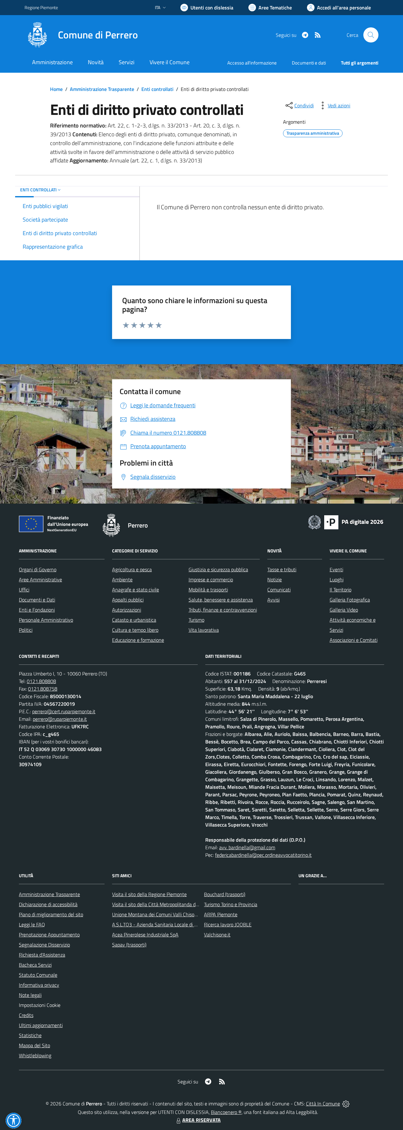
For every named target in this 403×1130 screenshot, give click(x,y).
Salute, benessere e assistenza (221, 599)
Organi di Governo (37, 569)
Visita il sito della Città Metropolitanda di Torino (161, 904)
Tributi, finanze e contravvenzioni (223, 609)
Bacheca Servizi (35, 965)
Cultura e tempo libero (135, 630)
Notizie (274, 579)
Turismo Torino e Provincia (230, 904)
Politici (25, 630)
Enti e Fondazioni (37, 609)
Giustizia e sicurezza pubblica (218, 569)
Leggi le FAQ (32, 924)
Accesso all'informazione (252, 62)
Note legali (30, 995)
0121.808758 (42, 688)
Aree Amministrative (40, 579)
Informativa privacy (39, 985)
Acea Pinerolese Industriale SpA (145, 934)
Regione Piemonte (41, 7)
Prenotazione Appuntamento (49, 934)
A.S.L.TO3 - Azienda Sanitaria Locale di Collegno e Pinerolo (173, 924)
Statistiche (30, 1035)
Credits (26, 1015)
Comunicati (279, 589)
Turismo (196, 620)
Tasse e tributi (281, 569)
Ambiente (122, 579)
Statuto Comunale (38, 975)
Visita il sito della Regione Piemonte (149, 894)
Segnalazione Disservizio (44, 944)
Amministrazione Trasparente (102, 89)
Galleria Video (344, 609)
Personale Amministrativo (46, 620)
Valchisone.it (217, 934)
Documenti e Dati (37, 599)
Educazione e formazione (138, 640)
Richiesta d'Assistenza (42, 954)
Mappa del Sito (34, 1045)
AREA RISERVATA (201, 1120)
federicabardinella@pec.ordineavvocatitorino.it (263, 855)
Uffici (24, 589)
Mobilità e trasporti (208, 589)
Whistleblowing (35, 1055)
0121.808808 (41, 681)
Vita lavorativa (204, 630)
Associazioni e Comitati (353, 640)
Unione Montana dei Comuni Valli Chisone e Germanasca (171, 914)
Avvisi (273, 599)
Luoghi (336, 579)
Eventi (336, 569)
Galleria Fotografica (350, 599)
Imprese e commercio (211, 579)
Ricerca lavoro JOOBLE (228, 924)
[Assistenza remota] (346, 1103)
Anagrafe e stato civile (135, 589)
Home (56, 89)
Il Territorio (340, 589)
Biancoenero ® (226, 1112)
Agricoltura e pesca (132, 569)
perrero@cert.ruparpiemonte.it (63, 711)
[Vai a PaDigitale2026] (345, 521)
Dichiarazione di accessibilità (48, 904)
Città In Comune (323, 1103)
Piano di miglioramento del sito (51, 914)
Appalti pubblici (128, 599)
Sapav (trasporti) (129, 944)
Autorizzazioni (126, 609)
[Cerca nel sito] (370, 34)
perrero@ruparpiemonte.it (60, 719)
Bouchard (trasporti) (224, 894)
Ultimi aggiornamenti (41, 1025)
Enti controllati (157, 89)
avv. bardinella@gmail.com (247, 847)
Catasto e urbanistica (134, 620)
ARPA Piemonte (220, 914)
